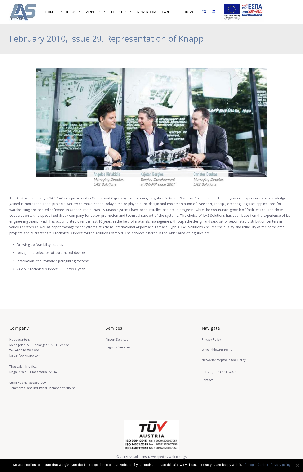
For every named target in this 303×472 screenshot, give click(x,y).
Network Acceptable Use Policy (224, 360)
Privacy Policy (211, 339)
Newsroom (146, 12)
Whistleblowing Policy (217, 349)
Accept (250, 465)
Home (50, 12)
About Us (68, 12)
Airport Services (117, 339)
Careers (169, 12)
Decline (262, 465)
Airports (93, 12)
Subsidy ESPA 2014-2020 (219, 372)
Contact (189, 12)
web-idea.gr (177, 456)
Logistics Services (118, 347)
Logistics (119, 12)
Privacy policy (280, 465)
